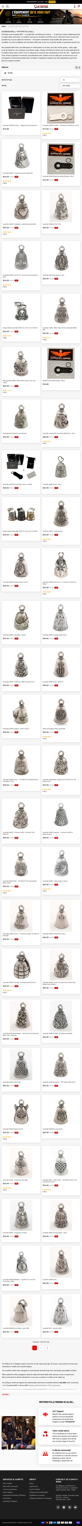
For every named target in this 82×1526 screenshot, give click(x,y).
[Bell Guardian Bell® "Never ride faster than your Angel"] (21, 363)
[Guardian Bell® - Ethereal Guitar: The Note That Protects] (21, 814)
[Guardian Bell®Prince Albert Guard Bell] (21, 1310)
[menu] (3, 6)
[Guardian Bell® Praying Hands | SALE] (21, 564)
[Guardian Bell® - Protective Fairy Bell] (21, 1162)
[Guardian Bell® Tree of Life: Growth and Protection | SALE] (21, 257)
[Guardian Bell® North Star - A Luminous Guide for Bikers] (61, 564)
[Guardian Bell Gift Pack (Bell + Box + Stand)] (21, 466)
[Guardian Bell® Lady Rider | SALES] (21, 617)
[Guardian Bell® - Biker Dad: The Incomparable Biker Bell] (61, 310)
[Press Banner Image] (18, 1433)
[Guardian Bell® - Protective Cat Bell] (21, 1215)
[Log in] (74, 6)
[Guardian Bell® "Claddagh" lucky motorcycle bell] (21, 206)
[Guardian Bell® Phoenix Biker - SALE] (61, 1215)
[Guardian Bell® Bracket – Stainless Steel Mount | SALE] (61, 107)
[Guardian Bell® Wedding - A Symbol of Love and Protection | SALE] (21, 1262)
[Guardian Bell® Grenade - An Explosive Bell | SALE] (21, 965)
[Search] (7, 6)
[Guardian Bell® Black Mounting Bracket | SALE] (61, 158)
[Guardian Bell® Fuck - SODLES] (61, 664)
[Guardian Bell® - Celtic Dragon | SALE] (61, 863)
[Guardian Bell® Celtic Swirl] (21, 1064)
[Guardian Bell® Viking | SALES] (21, 1111)
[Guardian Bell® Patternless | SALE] (61, 916)
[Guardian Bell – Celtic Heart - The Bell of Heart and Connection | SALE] (61, 1162)
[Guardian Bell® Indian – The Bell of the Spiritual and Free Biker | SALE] (21, 762)
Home (4, 26)
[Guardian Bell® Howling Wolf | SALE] (61, 617)
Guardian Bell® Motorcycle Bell (18, 26)
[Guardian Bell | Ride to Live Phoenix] (21, 415)
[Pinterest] (69, 1507)
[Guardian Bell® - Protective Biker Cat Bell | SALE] (21, 664)
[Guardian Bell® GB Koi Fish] (61, 206)
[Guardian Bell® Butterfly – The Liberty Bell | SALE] (61, 1064)
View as (5, 67)
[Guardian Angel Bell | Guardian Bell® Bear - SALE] (61, 415)
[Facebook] (58, 1507)
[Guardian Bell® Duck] (61, 1262)
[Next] (47, 1348)
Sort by (4, 85)
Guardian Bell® (12, 1385)
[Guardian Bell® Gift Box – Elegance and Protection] (21, 107)
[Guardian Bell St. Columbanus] (61, 513)
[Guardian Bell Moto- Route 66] (61, 1111)
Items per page (7, 80)
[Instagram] (64, 1507)
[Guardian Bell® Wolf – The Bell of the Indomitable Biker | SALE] (21, 863)
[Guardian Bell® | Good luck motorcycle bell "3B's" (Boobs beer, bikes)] (61, 965)
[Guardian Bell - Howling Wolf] (61, 1310)
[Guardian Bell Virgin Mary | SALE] (61, 257)
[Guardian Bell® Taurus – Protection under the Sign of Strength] (21, 916)
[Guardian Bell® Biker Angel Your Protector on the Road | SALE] (61, 762)
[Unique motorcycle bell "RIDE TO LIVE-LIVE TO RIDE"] (21, 310)
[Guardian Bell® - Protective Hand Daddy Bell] (21, 155)
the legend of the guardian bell (35, 1389)
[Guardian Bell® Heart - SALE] (61, 466)
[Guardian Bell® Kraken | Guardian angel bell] (61, 1016)
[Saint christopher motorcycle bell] (61, 711)
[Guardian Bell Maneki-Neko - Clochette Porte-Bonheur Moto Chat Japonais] (21, 1016)
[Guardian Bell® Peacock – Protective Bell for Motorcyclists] (61, 814)
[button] (70, 80)
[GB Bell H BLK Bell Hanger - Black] (61, 363)
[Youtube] (75, 1507)
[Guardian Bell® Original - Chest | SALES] (21, 711)
